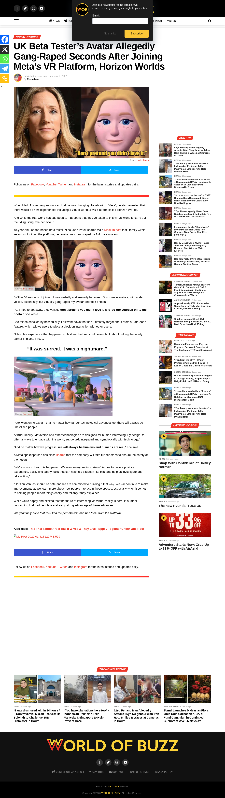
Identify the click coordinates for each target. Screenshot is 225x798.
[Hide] (1, 86)
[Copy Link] (4, 78)
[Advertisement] (185, 109)
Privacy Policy (163, 772)
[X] (4, 49)
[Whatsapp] (4, 58)
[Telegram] (4, 68)
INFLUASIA (113, 786)
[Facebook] (4, 39)
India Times (143, 160)
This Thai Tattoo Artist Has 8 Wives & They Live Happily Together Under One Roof (86, 528)
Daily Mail (27, 414)
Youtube (51, 184)
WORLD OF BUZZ (111, 793)
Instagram (80, 184)
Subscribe (137, 33)
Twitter (62, 184)
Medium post (112, 230)
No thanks (110, 33)
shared (60, 455)
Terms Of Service (138, 772)
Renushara (33, 79)
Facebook (37, 184)
